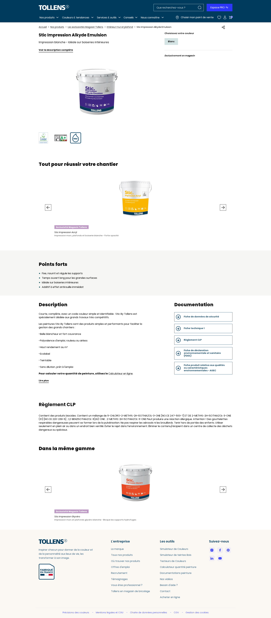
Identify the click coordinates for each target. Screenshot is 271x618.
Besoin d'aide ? (169, 585)
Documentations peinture (175, 573)
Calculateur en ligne (120, 373)
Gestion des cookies (197, 612)
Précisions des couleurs (76, 612)
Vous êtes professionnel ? (126, 585)
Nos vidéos (166, 579)
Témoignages (119, 579)
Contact (165, 591)
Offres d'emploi (120, 567)
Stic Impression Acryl (65, 232)
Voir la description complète (56, 50)
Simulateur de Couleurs (174, 549)
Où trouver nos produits (125, 561)
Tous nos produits (122, 555)
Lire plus (44, 380)
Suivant (223, 207)
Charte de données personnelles (149, 612)
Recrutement (119, 573)
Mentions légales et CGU (110, 612)
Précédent (48, 207)
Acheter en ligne (170, 597)
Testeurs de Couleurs (173, 561)
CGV (176, 612)
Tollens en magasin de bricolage (130, 591)
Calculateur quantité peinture (178, 567)
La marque (117, 549)
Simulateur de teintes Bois (175, 555)
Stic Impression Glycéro (67, 516)
